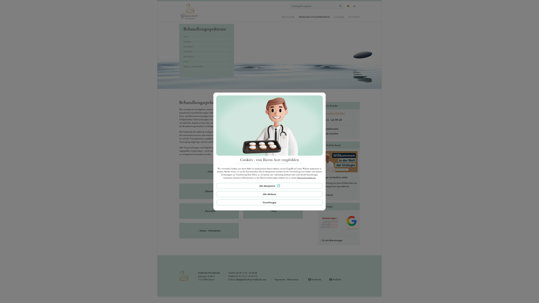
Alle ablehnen (269, 194)
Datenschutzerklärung (306, 178)
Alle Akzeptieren (267, 185)
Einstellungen (269, 202)
